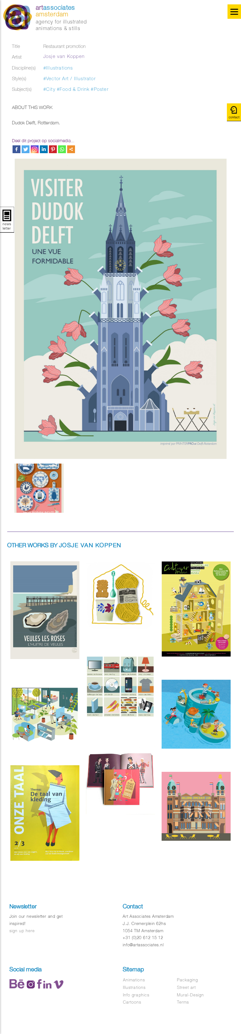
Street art (186, 987)
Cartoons (132, 1002)
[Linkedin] (44, 149)
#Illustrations (58, 67)
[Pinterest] (53, 149)
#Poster (99, 89)
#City (49, 89)
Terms (183, 1002)
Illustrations (134, 987)
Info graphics (136, 995)
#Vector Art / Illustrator (69, 78)
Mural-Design (190, 995)
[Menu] (234, 11)
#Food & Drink (73, 89)
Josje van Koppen (64, 56)
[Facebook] (16, 149)
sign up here (22, 930)
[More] (71, 149)
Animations (134, 980)
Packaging (187, 980)
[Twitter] (25, 149)
